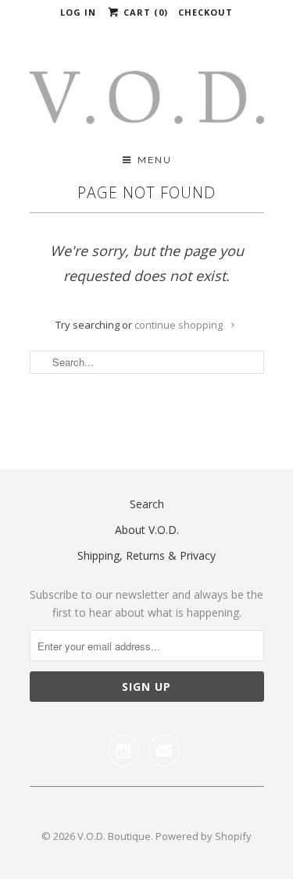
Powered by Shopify (203, 836)
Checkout (205, 12)
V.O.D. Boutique (114, 836)
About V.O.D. (147, 529)
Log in (78, 12)
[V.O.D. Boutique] (147, 102)
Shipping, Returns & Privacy (146, 555)
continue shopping (179, 325)
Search (147, 503)
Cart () (144, 12)
